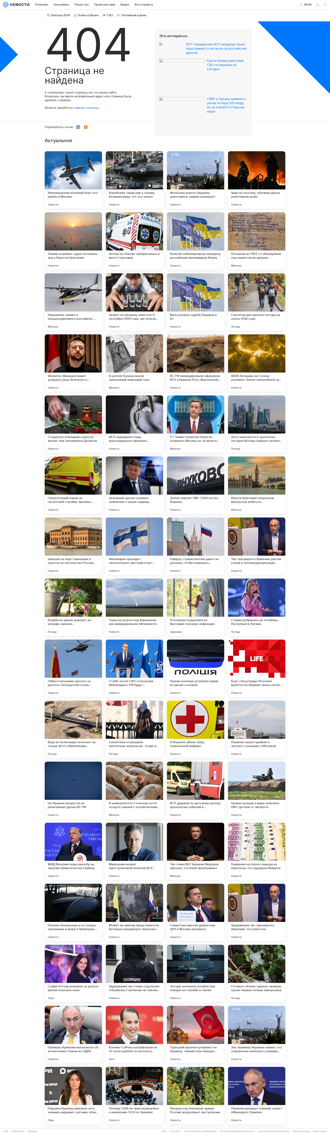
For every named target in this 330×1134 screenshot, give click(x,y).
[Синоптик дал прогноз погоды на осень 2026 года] (256, 302)
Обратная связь (301, 1131)
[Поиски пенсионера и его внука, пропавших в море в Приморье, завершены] (73, 912)
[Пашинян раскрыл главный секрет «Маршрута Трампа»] (256, 1095)
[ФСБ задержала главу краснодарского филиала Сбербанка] (134, 424)
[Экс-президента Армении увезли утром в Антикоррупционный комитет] (256, 546)
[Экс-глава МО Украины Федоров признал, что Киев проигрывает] (195, 851)
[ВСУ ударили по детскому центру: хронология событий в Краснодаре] (195, 790)
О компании (18, 1131)
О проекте (175, 1131)
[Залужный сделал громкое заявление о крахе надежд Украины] (134, 485)
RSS (164, 1131)
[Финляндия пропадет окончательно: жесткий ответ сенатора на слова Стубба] (134, 546)
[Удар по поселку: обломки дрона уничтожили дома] (256, 179)
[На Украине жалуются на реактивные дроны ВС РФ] (73, 790)
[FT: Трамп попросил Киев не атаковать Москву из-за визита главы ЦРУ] (195, 424)
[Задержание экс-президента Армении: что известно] (256, 912)
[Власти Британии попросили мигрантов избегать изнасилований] (256, 485)
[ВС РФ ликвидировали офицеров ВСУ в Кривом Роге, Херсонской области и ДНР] (195, 363)
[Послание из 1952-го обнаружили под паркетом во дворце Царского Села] (256, 241)
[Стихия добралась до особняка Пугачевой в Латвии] (256, 607)
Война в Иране (88, 15)
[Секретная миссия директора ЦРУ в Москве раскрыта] (195, 912)
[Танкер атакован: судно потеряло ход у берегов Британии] (73, 241)
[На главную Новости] (18, 4)
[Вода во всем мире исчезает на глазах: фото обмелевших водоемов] (73, 729)
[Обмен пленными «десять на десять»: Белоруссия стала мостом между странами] (73, 668)
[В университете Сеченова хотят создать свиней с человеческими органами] (134, 790)
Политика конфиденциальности (237, 1131)
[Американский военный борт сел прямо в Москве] (73, 179)
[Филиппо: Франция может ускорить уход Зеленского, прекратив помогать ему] (73, 363)
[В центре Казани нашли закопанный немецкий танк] (134, 363)
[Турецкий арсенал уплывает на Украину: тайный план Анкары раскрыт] (195, 1034)
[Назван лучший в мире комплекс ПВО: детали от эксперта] (256, 790)
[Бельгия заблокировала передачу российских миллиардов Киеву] (195, 241)
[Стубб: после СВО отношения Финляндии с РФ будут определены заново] (134, 668)
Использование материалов (273, 1131)
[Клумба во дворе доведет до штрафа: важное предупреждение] (73, 607)
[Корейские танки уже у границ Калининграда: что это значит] (134, 179)
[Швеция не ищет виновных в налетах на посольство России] (73, 546)
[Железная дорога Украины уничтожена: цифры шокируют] (195, 179)
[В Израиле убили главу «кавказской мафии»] (195, 729)
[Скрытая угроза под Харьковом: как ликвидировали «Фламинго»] (134, 607)
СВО (110, 15)
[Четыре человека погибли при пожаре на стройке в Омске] (195, 973)
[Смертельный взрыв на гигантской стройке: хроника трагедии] (73, 485)
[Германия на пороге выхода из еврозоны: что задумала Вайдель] (256, 851)
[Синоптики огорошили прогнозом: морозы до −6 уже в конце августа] (134, 729)
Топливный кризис (134, 15)
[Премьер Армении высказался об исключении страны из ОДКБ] (73, 1034)
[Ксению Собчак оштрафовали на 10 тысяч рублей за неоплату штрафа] (134, 1034)
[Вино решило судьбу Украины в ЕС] (195, 302)
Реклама (32, 1131)
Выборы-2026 (60, 15)
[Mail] (5, 4)
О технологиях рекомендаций (200, 1131)
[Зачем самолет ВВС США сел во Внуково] (195, 485)
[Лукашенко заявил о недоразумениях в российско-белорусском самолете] (73, 302)
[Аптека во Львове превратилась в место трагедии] (134, 241)
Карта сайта (320, 1131)
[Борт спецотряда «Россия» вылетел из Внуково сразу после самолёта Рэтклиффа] (256, 668)
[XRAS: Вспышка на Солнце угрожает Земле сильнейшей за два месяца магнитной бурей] (256, 363)
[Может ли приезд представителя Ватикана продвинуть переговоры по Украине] (134, 912)
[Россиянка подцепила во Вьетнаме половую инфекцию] (195, 607)
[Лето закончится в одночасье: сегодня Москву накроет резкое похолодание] (256, 424)
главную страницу (86, 107)
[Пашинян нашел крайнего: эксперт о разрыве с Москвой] (256, 729)
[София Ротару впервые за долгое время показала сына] (73, 973)
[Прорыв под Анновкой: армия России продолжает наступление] (195, 1095)
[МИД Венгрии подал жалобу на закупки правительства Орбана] (73, 851)
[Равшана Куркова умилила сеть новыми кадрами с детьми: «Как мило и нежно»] (73, 1095)
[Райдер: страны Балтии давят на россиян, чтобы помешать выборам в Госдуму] (195, 546)
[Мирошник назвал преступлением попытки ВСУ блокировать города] (134, 851)
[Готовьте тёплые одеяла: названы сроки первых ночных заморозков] (256, 973)
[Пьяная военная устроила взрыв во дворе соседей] (195, 668)
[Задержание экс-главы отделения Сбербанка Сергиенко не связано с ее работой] (134, 973)
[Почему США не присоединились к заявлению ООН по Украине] (134, 1095)
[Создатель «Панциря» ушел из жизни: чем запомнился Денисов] (73, 424)
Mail (6, 1131)
